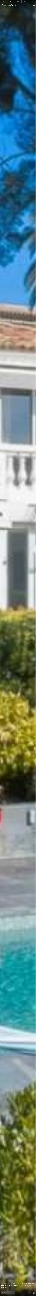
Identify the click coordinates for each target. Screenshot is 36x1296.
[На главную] (8, 5)
